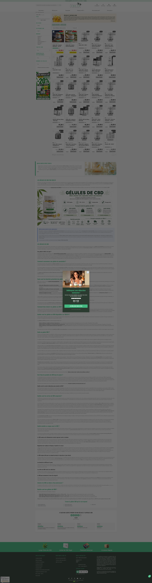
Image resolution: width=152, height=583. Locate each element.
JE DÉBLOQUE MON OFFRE (76, 306)
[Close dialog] (88, 272)
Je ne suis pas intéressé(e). (76, 309)
